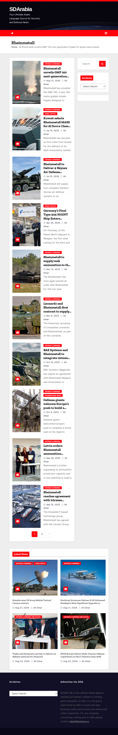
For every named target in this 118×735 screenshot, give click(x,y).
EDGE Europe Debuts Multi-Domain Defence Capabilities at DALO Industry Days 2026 (82, 655)
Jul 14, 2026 (52, 130)
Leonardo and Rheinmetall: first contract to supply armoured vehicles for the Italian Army (57, 311)
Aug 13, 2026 (53, 80)
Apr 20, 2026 (53, 223)
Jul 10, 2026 (52, 176)
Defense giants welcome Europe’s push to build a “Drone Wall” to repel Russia (56, 408)
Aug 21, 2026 (22, 607)
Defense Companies (52, 64)
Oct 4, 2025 (52, 412)
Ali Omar (37, 607)
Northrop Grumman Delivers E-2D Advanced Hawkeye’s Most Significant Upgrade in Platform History (82, 603)
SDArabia (20, 9)
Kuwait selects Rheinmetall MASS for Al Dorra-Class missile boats (56, 124)
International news (53, 395)
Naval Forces (50, 114)
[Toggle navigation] (106, 33)
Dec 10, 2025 (53, 269)
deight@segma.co (79, 721)
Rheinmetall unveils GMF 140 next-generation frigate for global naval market (55, 76)
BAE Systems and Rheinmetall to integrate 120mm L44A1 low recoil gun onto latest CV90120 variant (55, 360)
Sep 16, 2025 (53, 504)
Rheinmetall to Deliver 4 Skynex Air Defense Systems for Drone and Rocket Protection (56, 174)
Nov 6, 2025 (52, 315)
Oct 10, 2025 (53, 362)
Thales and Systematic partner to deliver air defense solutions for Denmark (34, 655)
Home (14, 47)
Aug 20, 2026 (22, 661)
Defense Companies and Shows (28, 617)
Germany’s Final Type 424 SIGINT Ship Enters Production (55, 216)
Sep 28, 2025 (53, 458)
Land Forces (40, 563)
